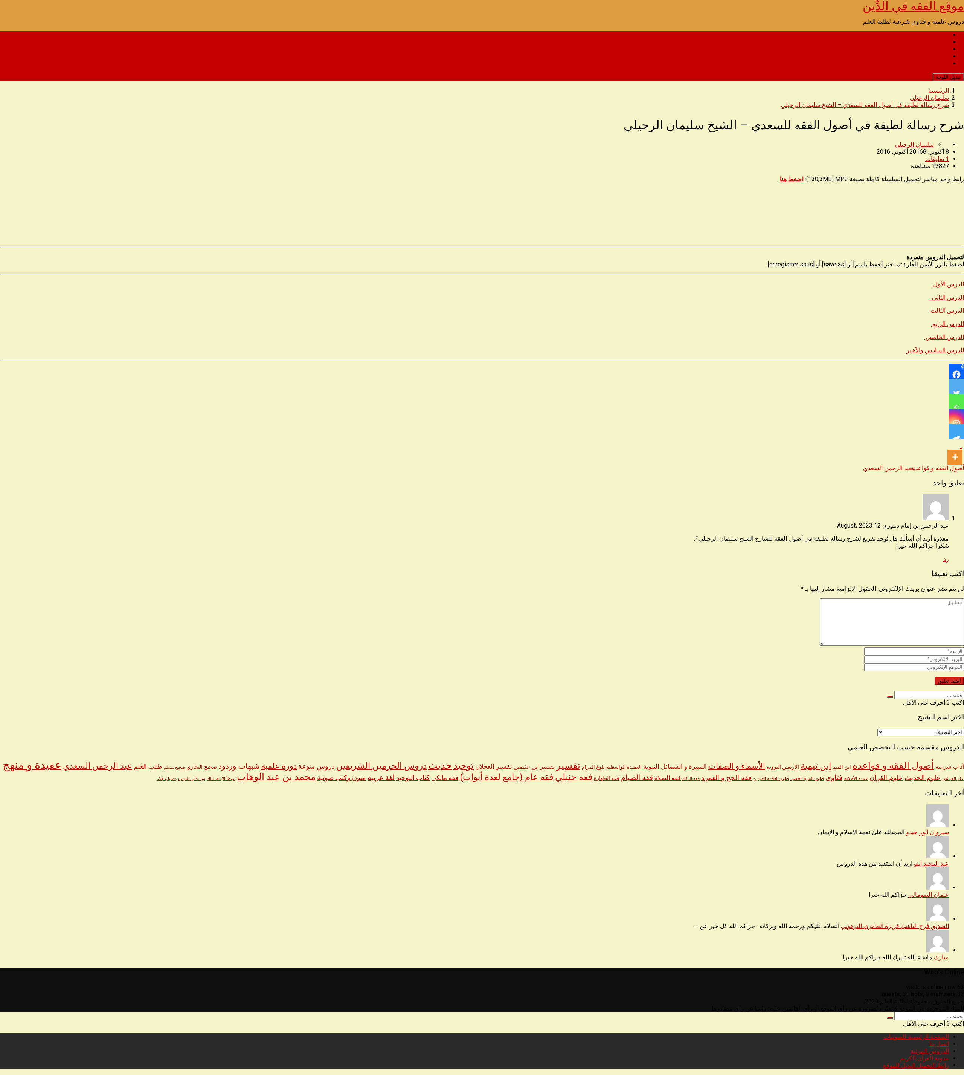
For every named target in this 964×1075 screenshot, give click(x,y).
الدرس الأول (948, 284)
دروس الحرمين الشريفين (381, 766)
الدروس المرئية (930, 49)
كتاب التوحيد (413, 777)
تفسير (568, 765)
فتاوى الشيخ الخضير (807, 778)
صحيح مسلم (174, 767)
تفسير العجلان (493, 766)
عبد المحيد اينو (931, 863)
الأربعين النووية (783, 767)
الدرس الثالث (946, 310)
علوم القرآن (886, 778)
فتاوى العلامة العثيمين (771, 778)
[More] (955, 452)
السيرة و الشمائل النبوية (675, 766)
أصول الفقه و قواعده (938, 468)
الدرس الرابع (947, 323)
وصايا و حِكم (166, 778)
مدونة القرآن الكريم (924, 56)
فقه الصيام (637, 778)
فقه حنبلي (573, 776)
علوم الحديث (923, 777)
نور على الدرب (191, 778)
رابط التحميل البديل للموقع (916, 63)
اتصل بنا (939, 42)
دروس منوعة (316, 766)
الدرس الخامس (944, 337)
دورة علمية (279, 766)
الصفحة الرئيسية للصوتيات (916, 34)
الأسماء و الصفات (736, 766)
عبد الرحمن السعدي (887, 468)
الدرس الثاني (946, 297)
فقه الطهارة (606, 778)
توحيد (463, 765)
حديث (440, 765)
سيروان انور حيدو (927, 832)
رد (946, 559)
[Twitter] (956, 386)
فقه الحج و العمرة (726, 777)
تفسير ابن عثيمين (534, 766)
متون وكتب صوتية (341, 777)
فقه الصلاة (667, 777)
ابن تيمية (816, 766)
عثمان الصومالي (928, 894)
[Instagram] (956, 416)
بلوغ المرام (593, 767)
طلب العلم (148, 766)
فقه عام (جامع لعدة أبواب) (507, 777)
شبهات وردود (239, 766)
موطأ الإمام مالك (221, 778)
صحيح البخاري (201, 767)
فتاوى (833, 777)
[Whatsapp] (956, 401)
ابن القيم (842, 767)
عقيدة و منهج (32, 764)
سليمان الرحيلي (914, 144)
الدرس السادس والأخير (935, 350)
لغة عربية (381, 777)
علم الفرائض (953, 778)
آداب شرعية (949, 766)
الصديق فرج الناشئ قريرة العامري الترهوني (895, 926)
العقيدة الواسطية (624, 767)
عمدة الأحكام (856, 778)
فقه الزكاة (691, 778)
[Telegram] (956, 431)
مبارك (941, 957)
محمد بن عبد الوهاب (276, 776)
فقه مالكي (444, 777)
